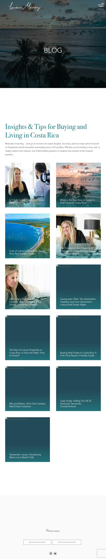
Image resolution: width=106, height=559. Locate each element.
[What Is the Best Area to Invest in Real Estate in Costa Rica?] (78, 164)
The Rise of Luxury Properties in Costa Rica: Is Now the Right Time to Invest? (27, 352)
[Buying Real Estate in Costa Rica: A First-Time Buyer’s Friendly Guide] (78, 317)
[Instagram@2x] (50, 553)
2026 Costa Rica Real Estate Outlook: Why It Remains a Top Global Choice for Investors (25, 301)
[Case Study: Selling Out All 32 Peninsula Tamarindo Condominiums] (78, 368)
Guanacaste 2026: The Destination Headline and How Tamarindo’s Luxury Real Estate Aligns (78, 301)
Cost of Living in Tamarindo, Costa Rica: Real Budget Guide (27, 252)
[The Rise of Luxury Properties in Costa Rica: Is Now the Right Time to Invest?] (27, 317)
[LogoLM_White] (25, 6)
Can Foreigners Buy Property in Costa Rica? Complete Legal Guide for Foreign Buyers (78, 251)
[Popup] (100, 6)
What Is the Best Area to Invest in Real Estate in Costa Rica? (77, 201)
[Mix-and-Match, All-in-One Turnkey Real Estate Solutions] (27, 368)
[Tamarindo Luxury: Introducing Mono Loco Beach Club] (27, 419)
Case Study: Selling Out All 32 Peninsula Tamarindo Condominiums (75, 403)
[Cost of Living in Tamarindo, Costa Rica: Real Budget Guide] (27, 215)
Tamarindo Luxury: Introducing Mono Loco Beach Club (25, 456)
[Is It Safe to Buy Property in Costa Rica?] (27, 164)
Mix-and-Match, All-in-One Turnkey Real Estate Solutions (27, 405)
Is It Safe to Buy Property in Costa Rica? (26, 201)
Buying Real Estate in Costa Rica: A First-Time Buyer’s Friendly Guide (78, 354)
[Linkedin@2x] (55, 553)
